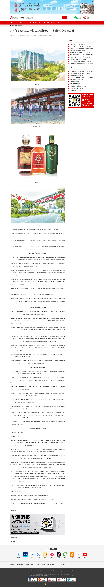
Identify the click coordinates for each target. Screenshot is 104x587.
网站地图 (58, 571)
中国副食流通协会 (40, 564)
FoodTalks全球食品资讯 (62, 564)
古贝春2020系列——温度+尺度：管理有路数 (80, 57)
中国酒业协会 (20, 564)
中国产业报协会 (50, 564)
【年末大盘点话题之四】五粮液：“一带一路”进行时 (82, 48)
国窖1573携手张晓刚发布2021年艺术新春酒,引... (81, 52)
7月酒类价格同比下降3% (75, 90)
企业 (21, 22)
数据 (48, 22)
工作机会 (52, 571)
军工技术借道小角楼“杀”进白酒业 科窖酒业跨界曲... (82, 55)
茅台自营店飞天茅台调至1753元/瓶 (78, 86)
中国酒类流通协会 (30, 564)
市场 (16, 25)
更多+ (58, 22)
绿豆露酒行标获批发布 (75, 84)
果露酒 (19, 25)
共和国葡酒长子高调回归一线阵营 (77, 50)
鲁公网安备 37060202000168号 (53, 584)
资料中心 (65, 571)
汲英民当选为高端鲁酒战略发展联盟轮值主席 (80, 61)
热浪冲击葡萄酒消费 (74, 81)
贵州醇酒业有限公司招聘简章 (76, 75)
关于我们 (33, 571)
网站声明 (46, 571)
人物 (30, 22)
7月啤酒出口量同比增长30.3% (77, 79)
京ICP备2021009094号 (39, 574)
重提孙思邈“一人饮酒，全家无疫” (77, 44)
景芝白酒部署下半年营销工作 (76, 88)
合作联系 (39, 571)
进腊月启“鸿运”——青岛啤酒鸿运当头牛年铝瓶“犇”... (82, 63)
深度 (25, 22)
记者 (39, 22)
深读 (16, 22)
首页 (12, 22)
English (53, 22)
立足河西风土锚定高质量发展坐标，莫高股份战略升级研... (83, 77)
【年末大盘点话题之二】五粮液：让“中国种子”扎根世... (83, 46)
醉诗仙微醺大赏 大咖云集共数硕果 (78, 59)
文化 (34, 22)
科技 (43, 22)
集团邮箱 (71, 571)
